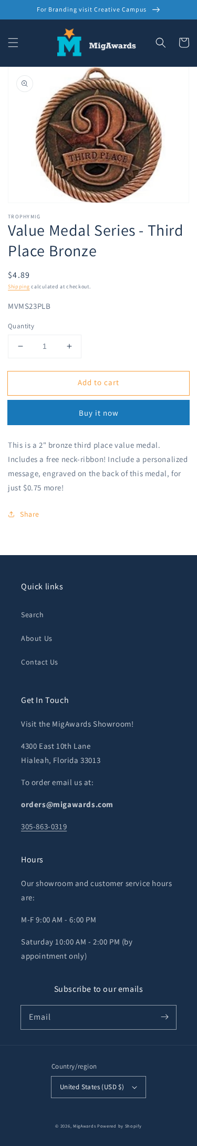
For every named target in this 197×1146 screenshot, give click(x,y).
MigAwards (84, 1126)
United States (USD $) (92, 1086)
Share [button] (29, 514)
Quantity (21, 325)
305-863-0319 (44, 826)
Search (32, 614)
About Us (37, 638)
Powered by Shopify (119, 1126)
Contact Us (39, 662)
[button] (13, 42)
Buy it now (99, 413)
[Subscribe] (164, 1017)
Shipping (19, 286)
